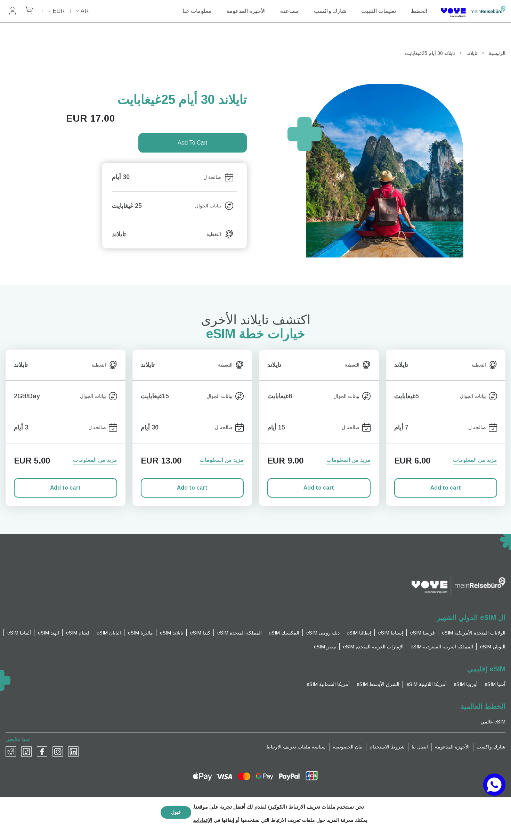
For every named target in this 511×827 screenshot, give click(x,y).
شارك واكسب (330, 11)
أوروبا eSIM (466, 684)
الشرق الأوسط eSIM (378, 684)
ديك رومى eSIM (323, 633)
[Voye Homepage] (473, 11)
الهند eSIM (48, 633)
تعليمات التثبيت (378, 11)
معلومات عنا (196, 11)
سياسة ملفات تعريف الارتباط (296, 747)
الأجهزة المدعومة (246, 11)
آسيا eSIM (495, 684)
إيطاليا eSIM (359, 633)
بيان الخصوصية (348, 747)
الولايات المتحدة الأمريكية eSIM (473, 633)
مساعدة (289, 11)
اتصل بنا (420, 747)
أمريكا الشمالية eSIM (328, 684)
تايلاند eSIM (171, 633)
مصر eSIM (325, 646)
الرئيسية (497, 53)
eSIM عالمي (492, 721)
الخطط (419, 11)
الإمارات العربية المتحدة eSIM (373, 646)
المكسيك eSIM (284, 633)
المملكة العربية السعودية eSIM (442, 646)
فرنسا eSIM (422, 633)
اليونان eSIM (492, 646)
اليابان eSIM (109, 633)
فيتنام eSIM (78, 633)
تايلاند (472, 53)
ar (85, 11)
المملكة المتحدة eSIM (239, 633)
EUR (58, 11)
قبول (176, 812)
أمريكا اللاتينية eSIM (426, 684)
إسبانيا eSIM (390, 633)
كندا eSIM (200, 633)
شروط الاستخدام (387, 747)
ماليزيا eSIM (140, 633)
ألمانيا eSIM (19, 633)
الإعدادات (203, 820)
